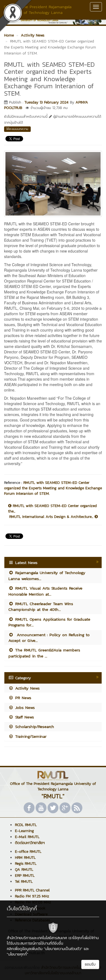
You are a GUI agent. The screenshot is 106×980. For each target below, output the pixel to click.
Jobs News (24, 707)
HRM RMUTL (25, 857)
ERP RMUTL (25, 875)
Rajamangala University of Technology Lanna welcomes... (46, 575)
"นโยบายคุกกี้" (17, 954)
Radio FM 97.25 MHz (32, 896)
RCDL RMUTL (26, 825)
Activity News (27, 688)
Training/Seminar (30, 736)
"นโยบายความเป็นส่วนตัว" (63, 949)
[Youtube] (41, 807)
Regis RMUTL (25, 863)
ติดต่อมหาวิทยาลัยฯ (30, 843)
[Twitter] (53, 807)
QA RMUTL (24, 869)
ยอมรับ (90, 964)
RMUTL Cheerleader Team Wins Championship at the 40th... (40, 606)
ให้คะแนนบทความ (17, 129)
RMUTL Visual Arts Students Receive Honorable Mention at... (45, 591)
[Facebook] (29, 807)
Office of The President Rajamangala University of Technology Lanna (37, 10)
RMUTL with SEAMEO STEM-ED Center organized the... (52, 508)
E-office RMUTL (28, 851)
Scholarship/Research (34, 726)
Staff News (24, 717)
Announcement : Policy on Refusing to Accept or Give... (49, 638)
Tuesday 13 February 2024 (46, 102)
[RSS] (76, 807)
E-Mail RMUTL (27, 837)
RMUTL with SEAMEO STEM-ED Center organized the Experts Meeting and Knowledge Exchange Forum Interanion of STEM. (53, 488)
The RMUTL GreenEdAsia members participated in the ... (44, 653)
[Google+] (65, 807)
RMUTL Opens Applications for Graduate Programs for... (49, 622)
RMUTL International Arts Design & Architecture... (52, 517)
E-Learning (24, 831)
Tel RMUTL (24, 881)
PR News (22, 697)
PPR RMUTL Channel (32, 890)
